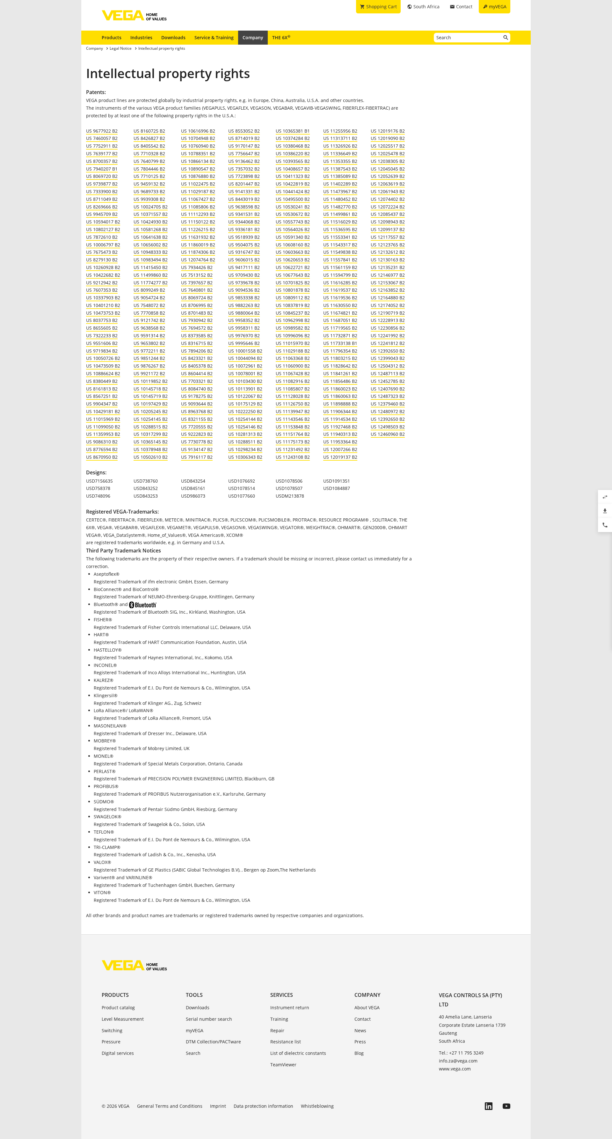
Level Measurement (123, 1019)
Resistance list (285, 1042)
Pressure (111, 1042)
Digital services (118, 1053)
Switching (112, 1030)
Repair (277, 1030)
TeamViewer (283, 1065)
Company (253, 37)
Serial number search (209, 1019)
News (360, 1030)
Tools (194, 994)
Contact (362, 1019)
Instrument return (289, 1007)
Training (279, 1019)
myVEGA (194, 1030)
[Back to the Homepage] (134, 965)
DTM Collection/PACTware (213, 1042)
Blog (359, 1053)
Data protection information (263, 1106)
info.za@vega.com (458, 1061)
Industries (141, 37)
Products (111, 37)
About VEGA (367, 1007)
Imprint (218, 1106)
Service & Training (214, 37)
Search (193, 1053)
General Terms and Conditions (169, 1106)
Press (360, 1042)
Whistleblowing (317, 1106)
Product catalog (118, 1007)
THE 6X (281, 37)
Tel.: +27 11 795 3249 (461, 1053)
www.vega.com (455, 1069)
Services (281, 994)
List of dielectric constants (298, 1053)
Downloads (173, 37)
